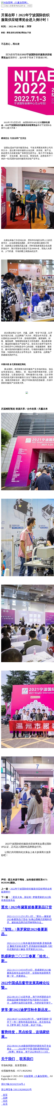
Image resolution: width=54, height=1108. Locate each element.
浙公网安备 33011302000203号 (16, 1089)
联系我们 (26, 1059)
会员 (4, 1104)
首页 (4, 1095)
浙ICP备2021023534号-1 (13, 1084)
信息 (4, 1101)
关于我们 (8, 1059)
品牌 (4, 1098)
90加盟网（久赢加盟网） (36, 1076)
